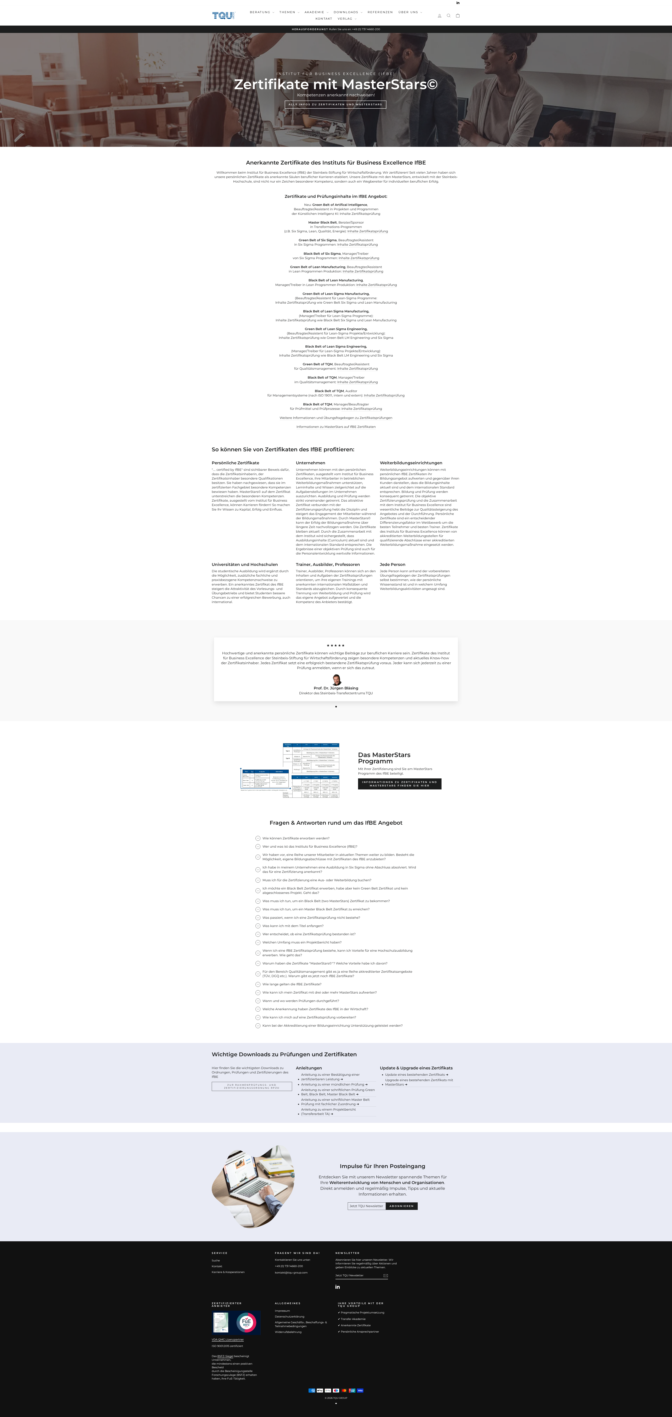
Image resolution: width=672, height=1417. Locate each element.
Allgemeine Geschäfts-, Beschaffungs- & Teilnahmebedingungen (301, 1324)
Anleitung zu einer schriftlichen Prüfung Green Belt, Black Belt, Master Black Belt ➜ (338, 1092)
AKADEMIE (315, 12)
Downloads (347, 12)
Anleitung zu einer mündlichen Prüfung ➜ (334, 1084)
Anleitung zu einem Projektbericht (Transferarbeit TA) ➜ (328, 1112)
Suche (216, 1260)
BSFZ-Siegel (225, 1356)
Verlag (346, 18)
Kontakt (324, 18)
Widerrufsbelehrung (288, 1332)
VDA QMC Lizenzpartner (228, 1339)
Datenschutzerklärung (289, 1316)
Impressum (282, 1310)
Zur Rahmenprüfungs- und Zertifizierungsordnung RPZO (252, 1086)
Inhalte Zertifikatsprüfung (367, 231)
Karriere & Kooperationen (228, 1272)
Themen (288, 12)
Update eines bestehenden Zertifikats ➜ (416, 1075)
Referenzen (380, 12)
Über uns (409, 12)
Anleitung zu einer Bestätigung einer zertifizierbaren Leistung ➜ (330, 1077)
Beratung (261, 12)
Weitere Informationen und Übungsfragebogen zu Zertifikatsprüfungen (336, 418)
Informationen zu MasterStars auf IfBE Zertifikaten (336, 427)
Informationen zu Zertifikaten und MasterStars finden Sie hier (399, 784)
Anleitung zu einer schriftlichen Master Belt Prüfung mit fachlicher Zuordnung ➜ (335, 1102)
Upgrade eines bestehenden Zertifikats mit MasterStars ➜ (419, 1082)
